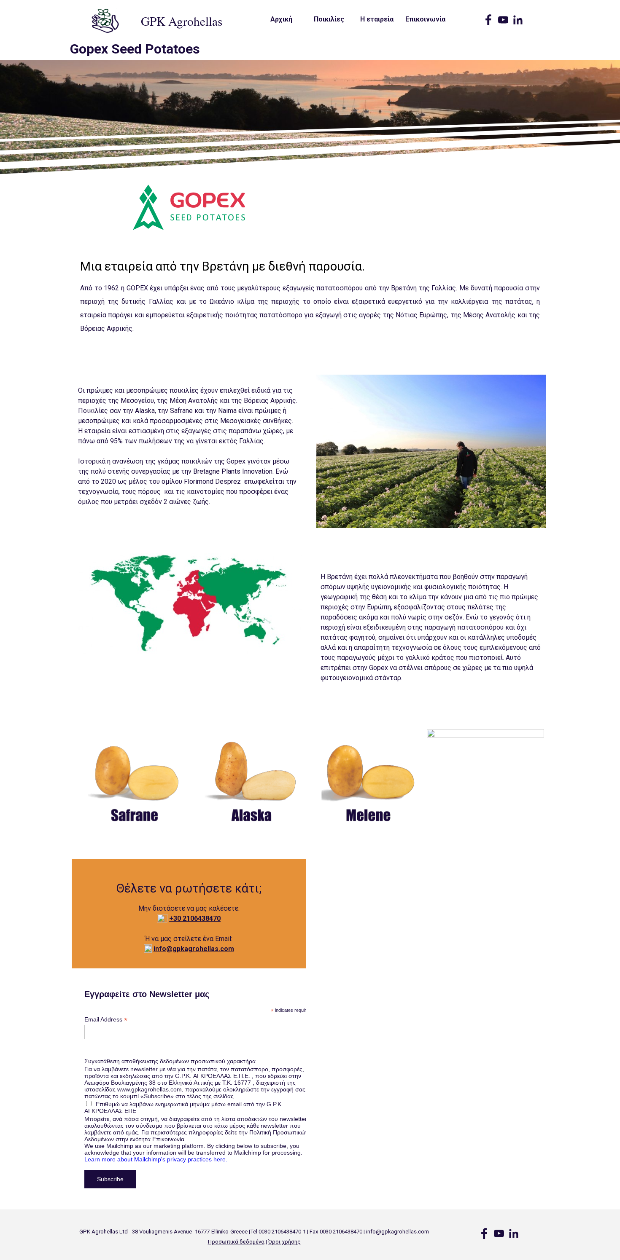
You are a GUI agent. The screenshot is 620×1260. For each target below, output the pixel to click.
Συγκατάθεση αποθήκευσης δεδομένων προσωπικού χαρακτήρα (170, 1061)
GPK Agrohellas (181, 21)
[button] (195, 918)
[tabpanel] (310, 301)
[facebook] (488, 19)
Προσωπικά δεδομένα (236, 1242)
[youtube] (503, 19)
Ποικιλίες (329, 19)
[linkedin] (518, 19)
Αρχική (281, 19)
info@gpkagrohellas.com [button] (194, 949)
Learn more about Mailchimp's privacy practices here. (155, 1159)
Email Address (105, 1020)
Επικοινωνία (425, 19)
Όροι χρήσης (284, 1242)
